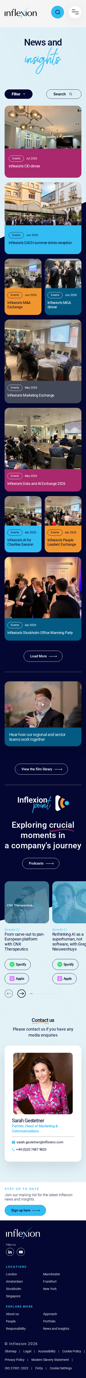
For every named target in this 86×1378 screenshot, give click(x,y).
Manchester (51, 1274)
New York (50, 1289)
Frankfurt (50, 1281)
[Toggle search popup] (57, 12)
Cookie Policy (71, 1351)
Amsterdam (14, 1281)
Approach (50, 1314)
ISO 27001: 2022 (16, 1368)
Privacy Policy (15, 1360)
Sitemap (11, 1351)
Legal (27, 1351)
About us (12, 1314)
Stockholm (13, 1289)
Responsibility (16, 1328)
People (11, 1321)
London (11, 1274)
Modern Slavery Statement (50, 1360)
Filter (16, 94)
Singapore (13, 1296)
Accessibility (46, 1351)
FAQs (39, 1368)
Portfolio (49, 1321)
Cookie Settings (61, 1368)
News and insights (56, 1328)
